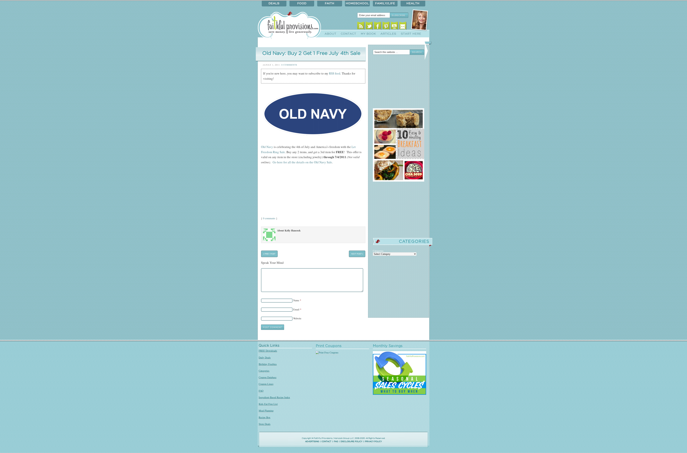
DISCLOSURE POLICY (351, 441)
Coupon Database (267, 377)
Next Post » (357, 254)
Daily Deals (265, 357)
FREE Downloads (268, 350)
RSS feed (334, 73)
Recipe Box (264, 417)
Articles (388, 33)
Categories (264, 370)
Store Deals (265, 424)
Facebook (377, 26)
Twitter (369, 26)
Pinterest (386, 26)
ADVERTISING (312, 441)
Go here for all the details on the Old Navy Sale (302, 162)
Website (297, 318)
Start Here (411, 33)
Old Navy (267, 147)
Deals (274, 3)
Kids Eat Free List (268, 404)
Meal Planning (266, 410)
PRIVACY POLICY (373, 441)
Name (296, 300)
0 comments (269, 218)
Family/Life (385, 3)
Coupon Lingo (266, 384)
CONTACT (326, 441)
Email (402, 26)
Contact (348, 33)
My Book (368, 33)
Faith (329, 3)
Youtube (394, 26)
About (330, 33)
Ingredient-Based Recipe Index (274, 397)
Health (413, 3)
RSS (360, 26)
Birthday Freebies (268, 364)
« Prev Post (269, 254)
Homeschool (357, 3)
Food (301, 3)
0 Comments (289, 64)
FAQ (261, 390)
